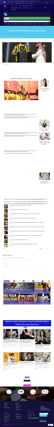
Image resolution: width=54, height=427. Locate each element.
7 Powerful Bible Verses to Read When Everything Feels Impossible (17, 289)
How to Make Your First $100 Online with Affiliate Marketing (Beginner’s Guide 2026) (10, 364)
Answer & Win (13, 9)
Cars (33, 7)
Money (36, 296)
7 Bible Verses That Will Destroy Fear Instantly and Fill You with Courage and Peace (26, 299)
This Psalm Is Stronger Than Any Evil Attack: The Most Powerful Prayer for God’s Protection (10, 299)
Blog (16, 5)
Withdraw (24, 7)
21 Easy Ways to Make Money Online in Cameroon (44, 90)
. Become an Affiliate (7, 414)
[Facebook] (40, 421)
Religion (5, 288)
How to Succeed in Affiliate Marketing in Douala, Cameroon (42, 346)
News (32, 5)
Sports (29, 7)
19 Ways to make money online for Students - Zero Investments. (44, 143)
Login (20, 5)
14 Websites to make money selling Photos (44, 182)
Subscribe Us (43, 415)
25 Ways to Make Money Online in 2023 (45, 130)
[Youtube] (43, 421)
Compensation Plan (14, 7)
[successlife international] (4, 2)
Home (12, 5)
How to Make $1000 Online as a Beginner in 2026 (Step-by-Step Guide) (26, 362)
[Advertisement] (27, 71)
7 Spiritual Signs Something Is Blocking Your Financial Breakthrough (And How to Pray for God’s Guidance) (43, 299)
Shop (20, 7)
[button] (13, 6)
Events (6, 37)
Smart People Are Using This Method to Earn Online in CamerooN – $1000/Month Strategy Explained (26, 341)
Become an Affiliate (25, 5)
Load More (27, 377)
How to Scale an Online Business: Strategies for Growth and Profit (41, 363)
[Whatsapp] (45, 421)
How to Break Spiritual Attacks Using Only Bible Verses (42, 289)
